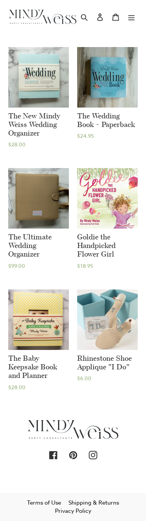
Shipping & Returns (94, 503)
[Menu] (131, 17)
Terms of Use (44, 503)
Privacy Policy (73, 511)
